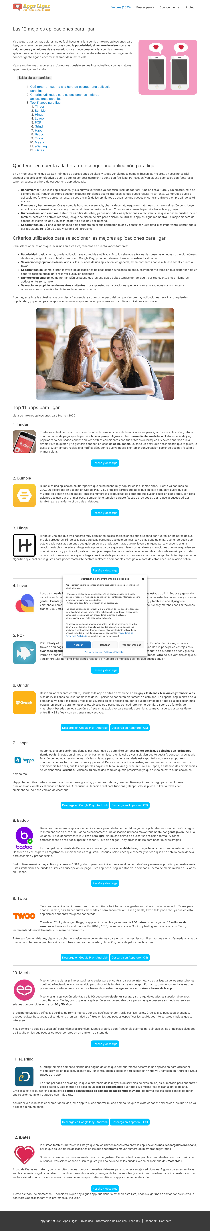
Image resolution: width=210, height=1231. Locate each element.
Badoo (39, 134)
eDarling (41, 146)
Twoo (39, 138)
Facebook (150, 1221)
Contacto (165, 1221)
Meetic (40, 142)
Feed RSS (135, 1221)
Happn (39, 130)
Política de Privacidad (114, 652)
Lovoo (39, 118)
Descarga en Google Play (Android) (85, 727)
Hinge (39, 114)
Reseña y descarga (105, 463)
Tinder (39, 106)
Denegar (105, 644)
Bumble (40, 110)
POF (38, 122)
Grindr (39, 126)
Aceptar (78, 644)
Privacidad (86, 1221)
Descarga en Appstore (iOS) (130, 727)
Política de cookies (93, 652)
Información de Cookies (111, 1221)
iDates (39, 150)
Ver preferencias (131, 644)
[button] (142, 578)
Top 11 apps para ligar (45, 102)
